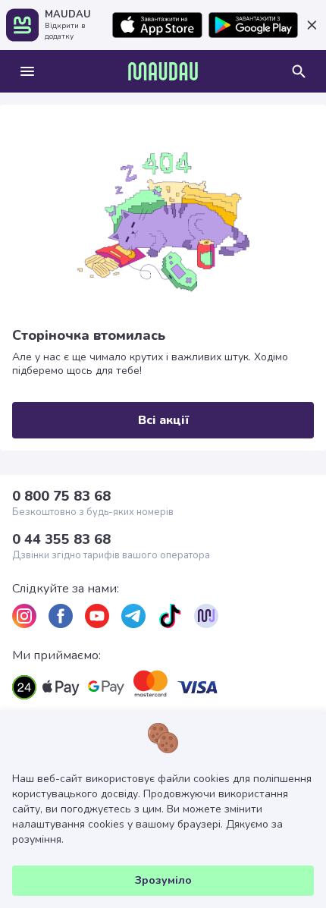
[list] (24, 616)
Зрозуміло (163, 880)
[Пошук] (299, 71)
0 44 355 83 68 (61, 539)
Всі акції (163, 420)
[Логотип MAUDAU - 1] (163, 71)
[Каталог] (27, 71)
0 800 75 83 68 (61, 496)
